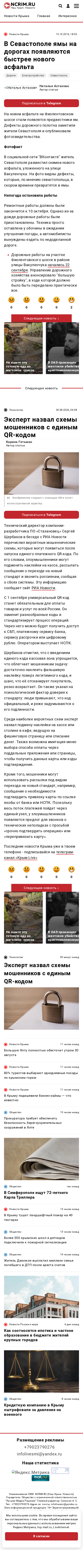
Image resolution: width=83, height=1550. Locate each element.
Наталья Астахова (54, 86)
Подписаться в (41, 103)
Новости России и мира (23, 1324)
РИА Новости (43, 588)
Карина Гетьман (19, 442)
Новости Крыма (19, 34)
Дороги (11, 75)
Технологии (16, 410)
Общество (15, 1112)
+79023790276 (39, 1447)
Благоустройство (33, 75)
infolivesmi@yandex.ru (39, 1454)
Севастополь (59, 75)
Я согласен (41, 1536)
